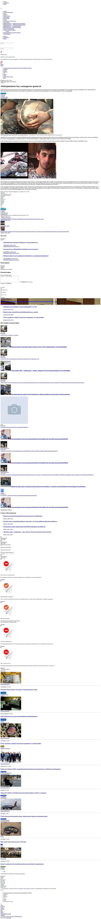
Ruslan (2, 836)
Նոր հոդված (6, 34)
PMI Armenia (6, 17)
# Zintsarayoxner (4, 97)
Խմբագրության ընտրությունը (12, 32)
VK (9, 216)
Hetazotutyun (3, 692)
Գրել (2, 61)
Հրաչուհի (3, 858)
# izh (2, 845)
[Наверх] (2, 890)
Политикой (53, 888)
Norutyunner (3, 93)
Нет (4, 539)
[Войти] (1, 63)
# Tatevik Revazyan (5, 821)
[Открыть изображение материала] (27, 133)
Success (5, 19)
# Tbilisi (2, 867)
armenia (2, 493)
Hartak (4, 4)
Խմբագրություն (5, 684)
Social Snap (8, 917)
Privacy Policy (6, 18)
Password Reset (6, 16)
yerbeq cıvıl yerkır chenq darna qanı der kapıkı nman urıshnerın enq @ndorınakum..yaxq (20, 358)
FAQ (2, 844)
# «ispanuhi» (3, 796)
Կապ (7, 31)
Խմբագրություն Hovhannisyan (8, 81)
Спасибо (3, 624)
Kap (4, 871)
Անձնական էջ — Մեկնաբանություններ (14, 24)
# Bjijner (2, 747)
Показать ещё (4, 509)
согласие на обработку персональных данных (23, 888)
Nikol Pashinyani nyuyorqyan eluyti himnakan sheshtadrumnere (19, 716)
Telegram (3, 216)
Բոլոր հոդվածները (8, 28)
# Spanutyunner (4, 98)
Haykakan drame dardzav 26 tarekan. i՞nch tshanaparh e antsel (19, 689)
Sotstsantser (3, 866)
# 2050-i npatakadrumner (6, 773)
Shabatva (3, 266)
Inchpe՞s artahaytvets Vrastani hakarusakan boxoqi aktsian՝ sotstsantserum (22, 864)
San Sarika (3, 332)
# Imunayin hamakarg (5, 748)
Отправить (8, 283)
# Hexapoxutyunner (5, 722)
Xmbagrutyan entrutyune (6, 298)
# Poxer (2, 696)
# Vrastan (3, 869)
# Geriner (3, 95)
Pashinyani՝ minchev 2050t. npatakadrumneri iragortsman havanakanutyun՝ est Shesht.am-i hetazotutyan (31, 769)
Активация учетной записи (9, 21)
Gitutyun (2, 746)
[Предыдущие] (2, 671)
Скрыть (9, 509)
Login (4, 13)
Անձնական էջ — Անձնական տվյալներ (14, 23)
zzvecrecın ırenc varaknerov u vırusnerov (9, 335)
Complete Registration (8, 12)
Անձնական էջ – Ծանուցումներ (12, 27)
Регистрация (6, 22)
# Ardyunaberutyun (5, 774)
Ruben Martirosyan (5, 448)
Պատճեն (18, 916)
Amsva (2, 268)
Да (1, 539)
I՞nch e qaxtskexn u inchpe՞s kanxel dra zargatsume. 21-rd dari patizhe (21, 743)
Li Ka (2, 424)
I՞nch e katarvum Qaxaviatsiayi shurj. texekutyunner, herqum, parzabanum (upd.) (24, 816)
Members (5, 14)
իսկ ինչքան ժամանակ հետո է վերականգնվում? (14, 427)
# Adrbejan (3, 94)
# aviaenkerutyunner (5, 820)
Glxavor (5, 1)
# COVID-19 (3, 798)
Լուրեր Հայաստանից (9, 30)
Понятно (3, 579)
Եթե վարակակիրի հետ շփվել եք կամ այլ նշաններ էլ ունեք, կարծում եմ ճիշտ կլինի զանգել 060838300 (29, 451)
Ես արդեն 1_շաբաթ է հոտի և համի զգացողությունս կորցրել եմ (19, 495)
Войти (2, 64)
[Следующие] (4, 671)
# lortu (2, 846)
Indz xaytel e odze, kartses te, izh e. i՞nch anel (13, 841)
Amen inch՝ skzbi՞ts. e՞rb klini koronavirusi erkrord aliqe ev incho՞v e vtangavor (23, 793)
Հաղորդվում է (11, 138)
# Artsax (2, 721)
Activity (5, 11)
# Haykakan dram (4, 694)
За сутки (3, 265)
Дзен (6, 216)
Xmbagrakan (6, 2)
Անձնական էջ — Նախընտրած (12, 26)
